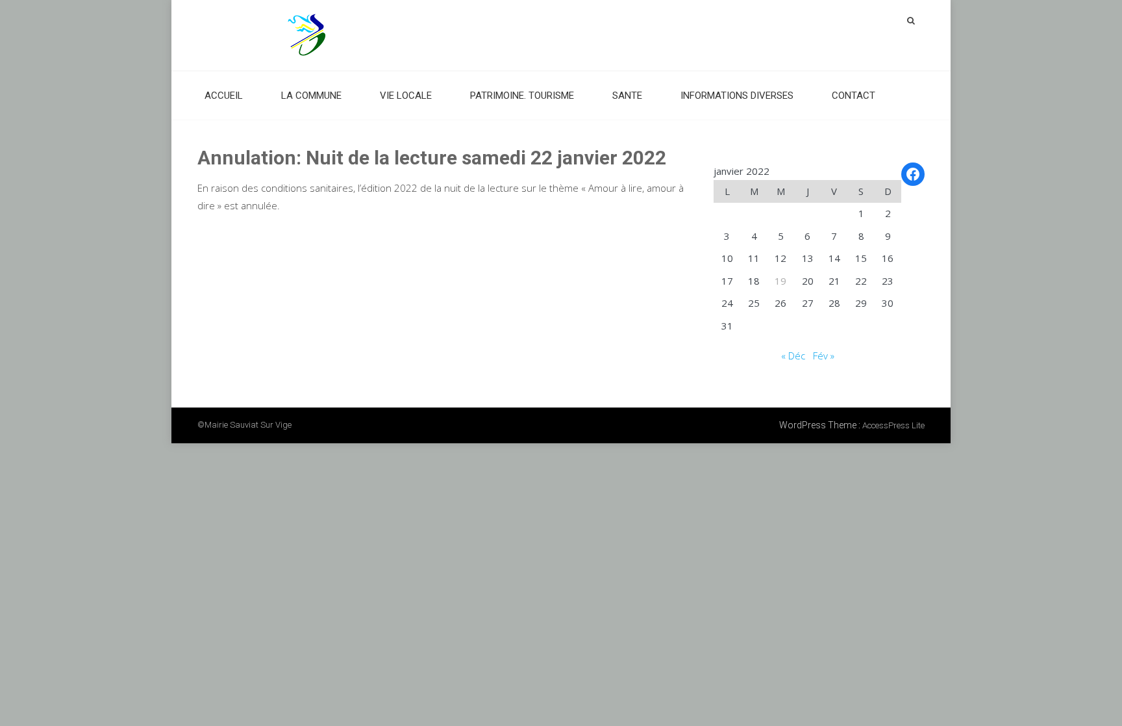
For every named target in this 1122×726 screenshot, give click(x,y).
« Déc (793, 355)
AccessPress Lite (893, 425)
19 (780, 280)
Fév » (823, 355)
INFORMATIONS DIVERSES (736, 95)
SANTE (627, 95)
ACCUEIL (224, 95)
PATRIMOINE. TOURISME (522, 95)
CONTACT (853, 95)
